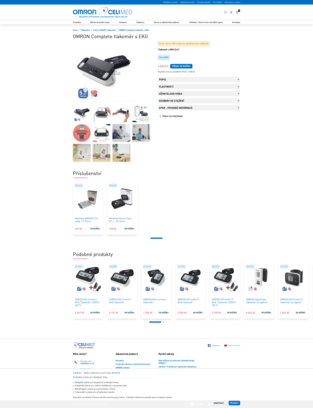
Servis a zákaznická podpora (167, 22)
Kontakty (236, 22)
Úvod (75, 30)
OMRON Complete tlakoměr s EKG (134, 30)
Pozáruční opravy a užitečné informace (133, 364)
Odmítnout (219, 403)
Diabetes (140, 22)
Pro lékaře (217, 2)
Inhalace (123, 22)
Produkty (77, 22)
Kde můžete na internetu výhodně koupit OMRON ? (176, 361)
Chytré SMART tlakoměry (104, 30)
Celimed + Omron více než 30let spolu (206, 22)
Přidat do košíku (181, 66)
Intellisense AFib (187, 2)
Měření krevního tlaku (100, 22)
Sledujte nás (216, 345)
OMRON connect (170, 2)
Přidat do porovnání (172, 116)
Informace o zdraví (232, 2)
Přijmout (234, 403)
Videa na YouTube (234, 345)
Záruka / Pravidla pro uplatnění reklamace (177, 366)
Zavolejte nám (87, 362)
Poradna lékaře (203, 2)
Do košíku (95, 228)
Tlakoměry (85, 30)
